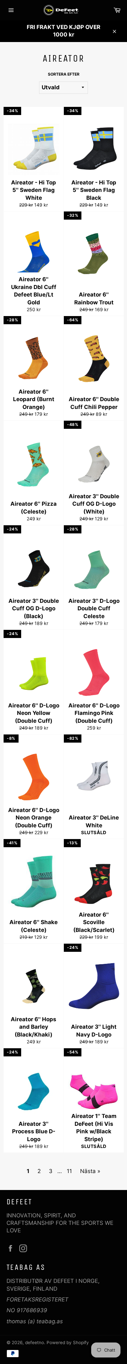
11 (69, 1171)
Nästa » (90, 1171)
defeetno (34, 1342)
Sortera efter (63, 74)
